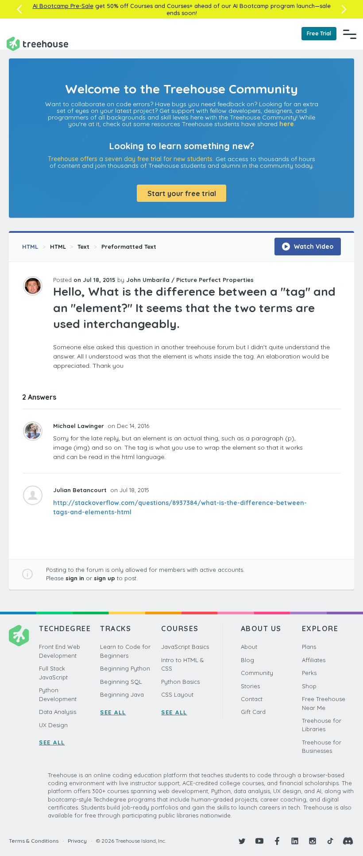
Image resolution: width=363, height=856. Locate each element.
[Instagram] (312, 841)
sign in (75, 578)
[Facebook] (277, 841)
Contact (252, 698)
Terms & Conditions (33, 840)
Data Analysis (57, 711)
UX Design (53, 725)
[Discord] (348, 841)
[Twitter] (242, 841)
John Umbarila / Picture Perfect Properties (190, 279)
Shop (309, 686)
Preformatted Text (128, 246)
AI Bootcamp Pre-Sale (63, 5)
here (286, 124)
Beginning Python (125, 668)
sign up (104, 578)
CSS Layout (177, 694)
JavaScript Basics (185, 646)
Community (257, 672)
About (249, 646)
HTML (30, 246)
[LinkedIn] (295, 841)
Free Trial (319, 33)
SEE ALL (52, 742)
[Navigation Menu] (349, 34)
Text (83, 246)
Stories (250, 686)
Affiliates (313, 659)
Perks (309, 672)
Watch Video (312, 247)
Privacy (77, 840)
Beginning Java (122, 694)
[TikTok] (330, 841)
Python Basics (180, 681)
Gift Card (253, 711)
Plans (309, 646)
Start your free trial (181, 193)
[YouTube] (259, 841)
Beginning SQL (121, 681)
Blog (247, 659)
